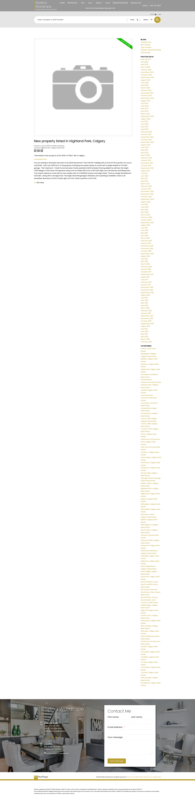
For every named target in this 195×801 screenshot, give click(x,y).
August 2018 (145, 256)
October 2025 (146, 75)
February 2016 (146, 311)
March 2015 (145, 339)
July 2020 (144, 204)
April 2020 (145, 212)
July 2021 (144, 173)
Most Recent (146, 59)
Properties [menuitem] (72, 3)
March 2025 (145, 88)
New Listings (145, 45)
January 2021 (146, 189)
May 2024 (144, 108)
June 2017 (144, 279)
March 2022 (145, 155)
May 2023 (144, 127)
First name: (113, 717)
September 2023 (147, 116)
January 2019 (146, 243)
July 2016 (144, 298)
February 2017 (146, 282)
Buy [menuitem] (82, 3)
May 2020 (144, 209)
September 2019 (147, 222)
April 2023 (144, 129)
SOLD (159, 14)
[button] (45, 738)
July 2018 (144, 259)
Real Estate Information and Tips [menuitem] (100, 8)
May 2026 (144, 64)
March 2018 (145, 264)
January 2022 (146, 160)
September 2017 (147, 274)
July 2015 (144, 329)
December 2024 (147, 93)
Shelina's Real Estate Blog (151, 50)
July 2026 (144, 62)
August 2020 (145, 202)
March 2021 (145, 184)
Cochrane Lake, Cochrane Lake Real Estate (149, 398)
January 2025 (146, 90)
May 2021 (144, 178)
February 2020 (146, 217)
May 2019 (144, 233)
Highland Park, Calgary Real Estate (52, 148)
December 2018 (147, 246)
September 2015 (147, 323)
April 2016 (144, 305)
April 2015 (144, 336)
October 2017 (146, 272)
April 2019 (144, 235)
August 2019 (145, 225)
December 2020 (147, 191)
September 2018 (147, 254)
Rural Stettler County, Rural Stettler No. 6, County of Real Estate (149, 600)
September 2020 (147, 199)
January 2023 (146, 134)
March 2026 (145, 67)
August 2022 (145, 145)
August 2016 (145, 295)
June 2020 (145, 207)
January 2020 (146, 220)
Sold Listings (145, 52)
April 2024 (145, 111)
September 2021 (147, 168)
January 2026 (146, 70)
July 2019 (144, 228)
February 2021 (146, 186)
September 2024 (147, 98)
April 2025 (145, 85)
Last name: (136, 717)
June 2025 (145, 83)
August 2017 (145, 277)
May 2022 (144, 150)
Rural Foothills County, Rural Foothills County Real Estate (149, 584)
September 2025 (147, 77)
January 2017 (146, 285)
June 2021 (144, 176)
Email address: (115, 727)
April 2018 (144, 261)
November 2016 (147, 290)
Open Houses (146, 47)
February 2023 (146, 132)
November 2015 (147, 318)
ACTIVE (152, 14)
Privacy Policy (131, 777)
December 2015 (147, 316)
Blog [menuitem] (108, 3)
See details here (40, 159)
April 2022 (144, 152)
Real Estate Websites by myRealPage (149, 777)
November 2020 (147, 194)
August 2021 (145, 171)
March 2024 (145, 114)
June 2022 (145, 147)
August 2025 (145, 80)
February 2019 (146, 241)
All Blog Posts (146, 42)
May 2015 (144, 334)
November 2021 (147, 163)
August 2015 (145, 326)
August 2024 (146, 101)
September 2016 (147, 292)
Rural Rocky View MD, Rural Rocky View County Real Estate (150, 592)
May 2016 (144, 303)
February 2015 (146, 342)
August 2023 (145, 119)
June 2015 (144, 331)
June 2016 (144, 300)
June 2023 (145, 124)
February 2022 (146, 158)
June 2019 (144, 230)
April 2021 (144, 181)
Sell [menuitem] (90, 3)
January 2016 (146, 313)
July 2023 (144, 121)
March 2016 (145, 308)
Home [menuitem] (62, 3)
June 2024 (145, 106)
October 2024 (146, 95)
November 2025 (147, 72)
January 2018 (146, 269)
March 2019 (145, 238)
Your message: (115, 737)
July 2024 (144, 103)
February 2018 (146, 266)
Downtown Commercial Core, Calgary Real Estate (150, 442)
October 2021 (146, 165)
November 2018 (147, 248)
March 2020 (145, 215)
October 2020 (146, 197)
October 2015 (146, 321)
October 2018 (146, 251)
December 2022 (147, 137)
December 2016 (147, 287)
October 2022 (146, 140)
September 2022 (147, 142)
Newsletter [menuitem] (136, 3)
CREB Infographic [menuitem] (120, 3)
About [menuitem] (98, 3)
